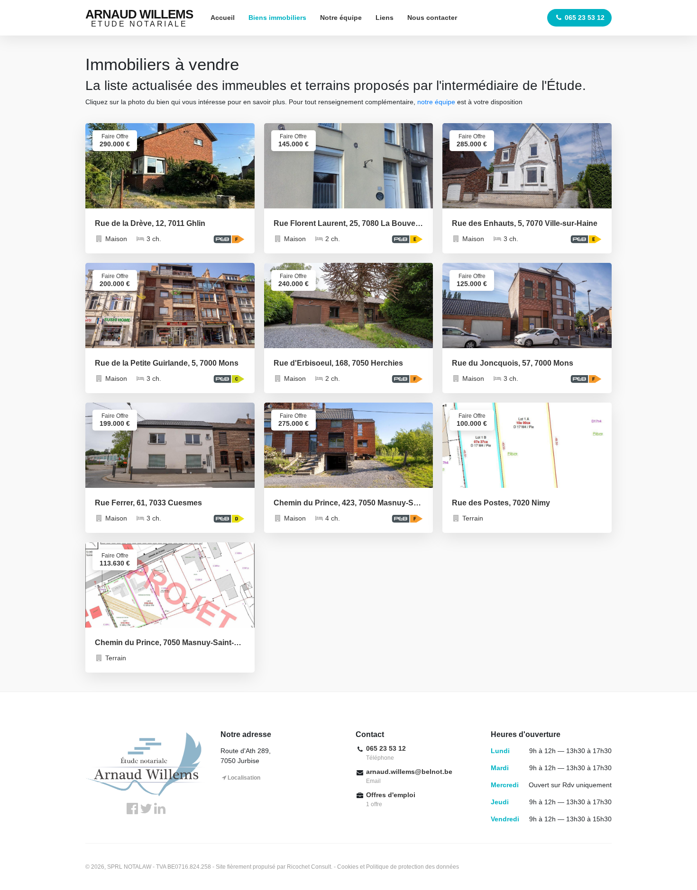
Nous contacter (432, 17)
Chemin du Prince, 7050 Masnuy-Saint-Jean (170, 642)
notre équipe (436, 102)
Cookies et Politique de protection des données (398, 866)
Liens (385, 17)
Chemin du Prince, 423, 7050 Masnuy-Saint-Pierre (349, 503)
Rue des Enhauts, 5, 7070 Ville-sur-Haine (524, 223)
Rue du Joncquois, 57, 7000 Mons (512, 363)
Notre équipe (341, 17)
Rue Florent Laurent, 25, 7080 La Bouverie (349, 223)
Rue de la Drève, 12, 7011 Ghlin (150, 223)
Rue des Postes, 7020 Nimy (501, 503)
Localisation (244, 777)
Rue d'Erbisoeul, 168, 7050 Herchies (338, 363)
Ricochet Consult (309, 866)
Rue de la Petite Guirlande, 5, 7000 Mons (166, 363)
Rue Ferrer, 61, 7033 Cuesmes (148, 503)
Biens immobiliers (277, 17)
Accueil (223, 17)
